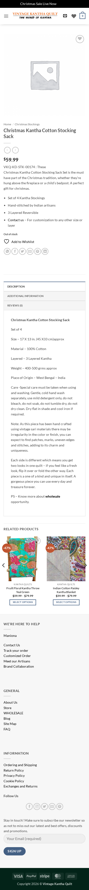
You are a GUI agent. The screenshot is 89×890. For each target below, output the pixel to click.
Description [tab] (16, 286)
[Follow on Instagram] (36, 806)
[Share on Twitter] (22, 251)
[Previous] (4, 575)
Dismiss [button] (63, 4)
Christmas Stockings (27, 124)
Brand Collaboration (19, 666)
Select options (23, 602)
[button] (6, 16)
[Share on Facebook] (14, 251)
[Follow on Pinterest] (59, 806)
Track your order (16, 650)
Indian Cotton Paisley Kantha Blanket (66, 590)
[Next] (85, 575)
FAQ (7, 729)
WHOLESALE (13, 713)
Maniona (10, 636)
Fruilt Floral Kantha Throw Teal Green (22, 590)
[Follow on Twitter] (44, 806)
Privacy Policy (14, 775)
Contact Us (12, 645)
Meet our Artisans (17, 661)
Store (7, 708)
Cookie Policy (14, 781)
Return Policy (14, 770)
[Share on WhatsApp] (7, 251)
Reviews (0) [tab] (15, 305)
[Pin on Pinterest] (37, 251)
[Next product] (7, 150)
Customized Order (17, 656)
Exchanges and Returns (20, 786)
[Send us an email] (52, 806)
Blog (7, 718)
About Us (10, 702)
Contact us (16, 220)
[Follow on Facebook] (29, 806)
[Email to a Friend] (30, 251)
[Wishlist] (73, 16)
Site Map (10, 724)
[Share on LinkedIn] (45, 251)
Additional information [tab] (25, 295)
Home (7, 124)
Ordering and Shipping (20, 765)
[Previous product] (15, 150)
